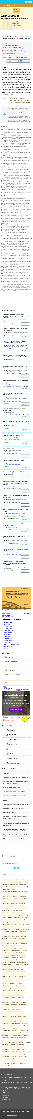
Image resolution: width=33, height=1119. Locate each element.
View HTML (25, 61)
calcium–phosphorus (6, 1025)
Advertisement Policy (8, 646)
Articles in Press (6, 1099)
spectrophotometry (24, 941)
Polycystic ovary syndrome (18, 948)
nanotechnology (20, 1044)
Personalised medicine (16, 919)
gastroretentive (5, 985)
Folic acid (14, 922)
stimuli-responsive (24, 905)
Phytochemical (23, 1063)
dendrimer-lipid (14, 903)
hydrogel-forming (5, 931)
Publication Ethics (7, 638)
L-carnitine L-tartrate (16, 1009)
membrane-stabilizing (22, 893)
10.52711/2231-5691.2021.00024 (13, 47)
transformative (22, 912)
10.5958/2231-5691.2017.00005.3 (13, 488)
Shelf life (11, 102)
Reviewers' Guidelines (8, 640)
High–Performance (14, 943)
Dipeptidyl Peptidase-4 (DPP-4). (19, 966)
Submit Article (9, 657)
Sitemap (27, 1111)
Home (4, 1111)
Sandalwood (20, 1042)
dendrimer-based (5, 903)
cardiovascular (15, 957)
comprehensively (14, 955)
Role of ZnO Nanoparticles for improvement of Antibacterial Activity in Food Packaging (16, 37)
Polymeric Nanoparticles (7, 910)
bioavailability (4, 879)
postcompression (5, 978)
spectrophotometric (6, 941)
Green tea (15, 1042)
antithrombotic (20, 969)
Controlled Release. (6, 1054)
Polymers (13, 1051)
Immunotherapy (25, 917)
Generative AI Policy (8, 632)
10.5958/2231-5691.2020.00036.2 (13, 464)
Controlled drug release (18, 999)
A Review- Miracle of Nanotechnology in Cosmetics (14, 537)
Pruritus (24, 1032)
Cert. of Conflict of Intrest (13, 674)
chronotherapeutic (23, 884)
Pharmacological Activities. (18, 900)
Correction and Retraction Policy (11, 644)
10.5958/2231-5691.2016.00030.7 (13, 401)
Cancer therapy (24, 915)
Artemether (28, 978)
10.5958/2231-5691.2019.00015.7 (13, 529)
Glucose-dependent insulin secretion (20, 964)
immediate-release (13, 976)
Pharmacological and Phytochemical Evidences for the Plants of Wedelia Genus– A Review (16, 316)
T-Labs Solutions (11, 1117)
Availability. (25, 981)
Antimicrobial (21, 98)
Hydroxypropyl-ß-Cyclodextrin (15, 879)
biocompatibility (22, 903)
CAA (17, 973)
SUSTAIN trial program (6, 964)
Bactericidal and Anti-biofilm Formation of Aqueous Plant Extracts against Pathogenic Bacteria (15, 483)
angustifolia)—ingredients (15, 1035)
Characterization (26, 879)
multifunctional (5, 1049)
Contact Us (14, 5)
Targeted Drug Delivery (24, 907)
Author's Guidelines (12, 661)
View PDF (13, 60)
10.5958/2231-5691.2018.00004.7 (13, 554)
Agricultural (4, 929)
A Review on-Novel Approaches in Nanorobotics (13, 393)
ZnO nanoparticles (13, 98)
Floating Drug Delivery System (18, 990)
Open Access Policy (8, 630)
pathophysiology (12, 969)
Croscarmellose (14, 882)
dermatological (21, 1039)
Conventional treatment (7, 917)
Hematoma (4, 973)
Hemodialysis (14, 1030)
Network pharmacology (6, 948)
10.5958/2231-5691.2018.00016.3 (13, 427)
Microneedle (23, 936)
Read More (25, 324)
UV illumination (27, 100)
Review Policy (6, 642)
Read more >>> (27, 613)
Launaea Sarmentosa (14, 898)
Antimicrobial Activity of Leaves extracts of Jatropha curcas (15, 549)
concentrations (14, 1004)
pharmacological (5, 893)
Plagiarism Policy (7, 634)
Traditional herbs (5, 950)
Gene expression (14, 924)
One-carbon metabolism (24, 924)
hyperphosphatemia (16, 1025)
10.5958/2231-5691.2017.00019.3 (13, 373)
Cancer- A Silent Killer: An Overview (13, 460)
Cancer (28, 926)
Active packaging (18, 102)
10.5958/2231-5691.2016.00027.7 (13, 453)
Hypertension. (28, 973)
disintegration (5, 933)
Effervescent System (6, 990)
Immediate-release (12, 981)
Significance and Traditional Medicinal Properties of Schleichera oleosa (14, 342)
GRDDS (20, 988)
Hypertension (5, 886)
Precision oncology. (26, 919)
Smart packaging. (26, 102)
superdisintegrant (23, 882)
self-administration (20, 933)
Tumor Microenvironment (19, 910)
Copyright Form (11, 670)
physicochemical (14, 1037)
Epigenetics (20, 922)
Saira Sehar (9, 43)
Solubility (20, 981)
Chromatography (5, 943)
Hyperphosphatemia (17, 1032)
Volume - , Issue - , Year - (17, 57)
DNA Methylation (5, 924)
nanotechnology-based (6, 915)
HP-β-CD (11, 886)
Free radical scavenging (17, 1011)
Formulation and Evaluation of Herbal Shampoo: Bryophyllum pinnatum (14, 434)
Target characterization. (15, 950)
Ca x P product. (5, 1035)
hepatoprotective (5, 896)
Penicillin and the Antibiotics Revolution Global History (14, 409)
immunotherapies (13, 912)
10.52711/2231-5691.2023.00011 (13, 414)
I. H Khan (18, 43)
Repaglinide (13, 997)
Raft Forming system (6, 992)
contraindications (22, 959)
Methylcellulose (5, 884)
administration (19, 929)
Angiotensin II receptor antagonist (21, 886)
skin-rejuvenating (5, 1037)
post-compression (14, 884)
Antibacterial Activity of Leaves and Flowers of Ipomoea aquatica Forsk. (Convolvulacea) (16, 422)
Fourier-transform (5, 882)
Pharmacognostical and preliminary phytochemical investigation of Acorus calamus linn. (14, 563)
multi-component (24, 1018)
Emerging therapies (6, 919)
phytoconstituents (15, 1018)
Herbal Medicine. (5, 955)
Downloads (5, 1101)
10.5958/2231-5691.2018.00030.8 (13, 386)
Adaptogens (24, 950)
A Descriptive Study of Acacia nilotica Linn (15, 380)
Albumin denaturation (6, 1011)
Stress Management (6, 952)
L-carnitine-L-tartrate (15, 1002)
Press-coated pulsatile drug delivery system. (11, 891)
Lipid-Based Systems (26, 1051)
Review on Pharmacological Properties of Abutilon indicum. (15, 329)
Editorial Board (20, 1111)
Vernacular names (14, 1063)
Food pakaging (13, 100)
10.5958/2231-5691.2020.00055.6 (13, 502)
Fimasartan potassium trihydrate (8, 889)
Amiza (14, 43)
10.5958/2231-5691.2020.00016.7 (13, 441)
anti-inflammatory (14, 896)
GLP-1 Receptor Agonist (21, 962)
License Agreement (8, 628)
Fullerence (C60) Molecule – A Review (14, 472)
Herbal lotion (4, 1042)
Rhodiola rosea (22, 952)
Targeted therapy (16, 917)
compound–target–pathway (15, 1016)
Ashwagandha (15, 952)
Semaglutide (12, 962)
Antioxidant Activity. (18, 1014)
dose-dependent (13, 1006)
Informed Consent (7, 626)
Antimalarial (4, 981)
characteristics (12, 995)
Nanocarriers (12, 1049)
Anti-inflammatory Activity (7, 1014)
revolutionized (22, 955)
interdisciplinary (16, 915)
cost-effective (13, 945)
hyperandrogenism (6, 1018)
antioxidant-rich (13, 1039)
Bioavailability (5, 938)
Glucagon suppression (6, 966)
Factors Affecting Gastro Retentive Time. (20, 992)
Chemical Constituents (6, 900)
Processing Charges (11, 678)
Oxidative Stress (11, 973)
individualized (25, 1025)
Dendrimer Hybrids (6, 907)
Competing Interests (8, 622)
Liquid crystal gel (20, 997)
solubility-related (5, 997)
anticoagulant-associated (7, 971)
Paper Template (10, 666)
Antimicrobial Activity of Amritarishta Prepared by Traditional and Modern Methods (16, 356)
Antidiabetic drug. (5, 1002)
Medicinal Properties (24, 898)
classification (4, 969)
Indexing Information (12, 683)
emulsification (22, 1037)
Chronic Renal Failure (23, 1030)
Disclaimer (5, 648)
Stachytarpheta (15, 1054)
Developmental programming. (8, 926)
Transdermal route (6, 936)
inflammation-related (6, 1009)
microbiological (5, 1039)
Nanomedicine (14, 907)
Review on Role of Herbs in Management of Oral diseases (16, 496)
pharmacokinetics (21, 1046)
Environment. (11, 929)
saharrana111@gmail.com (12, 45)
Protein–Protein (5, 1016)
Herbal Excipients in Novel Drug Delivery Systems (15, 367)
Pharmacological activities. (7, 1065)
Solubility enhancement (7, 999)
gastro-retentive (13, 988)
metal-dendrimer (15, 905)
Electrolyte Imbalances (6, 1032)
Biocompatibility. (5, 912)
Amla (10, 1042)
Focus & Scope (6, 624)
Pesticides (23, 926)
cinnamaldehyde (27, 1014)
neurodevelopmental (6, 922)
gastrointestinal (13, 959)
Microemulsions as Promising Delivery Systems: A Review (14, 524)
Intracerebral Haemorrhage (19, 971)
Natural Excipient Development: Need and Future (15, 510)
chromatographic (15, 941)
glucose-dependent (6, 957)
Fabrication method (15, 936)
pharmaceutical (22, 938)
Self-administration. (13, 938)
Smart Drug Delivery (21, 1049)
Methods (25, 988)
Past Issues (5, 1097)
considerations (23, 1058)
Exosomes (18, 1051)
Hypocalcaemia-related (17, 1028)
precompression (21, 976)
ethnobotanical (25, 891)
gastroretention (21, 985)
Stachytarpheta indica (22, 1061)
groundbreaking (5, 959)
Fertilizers (17, 926)
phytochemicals (13, 893)
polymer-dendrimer (6, 905)
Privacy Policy (6, 636)
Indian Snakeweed (5, 1063)
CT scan (21, 973)
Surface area (19, 100)
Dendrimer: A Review (9, 448)
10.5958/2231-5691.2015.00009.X (13, 348)
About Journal (6, 5)
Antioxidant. (27, 1042)
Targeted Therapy (5, 1051)
